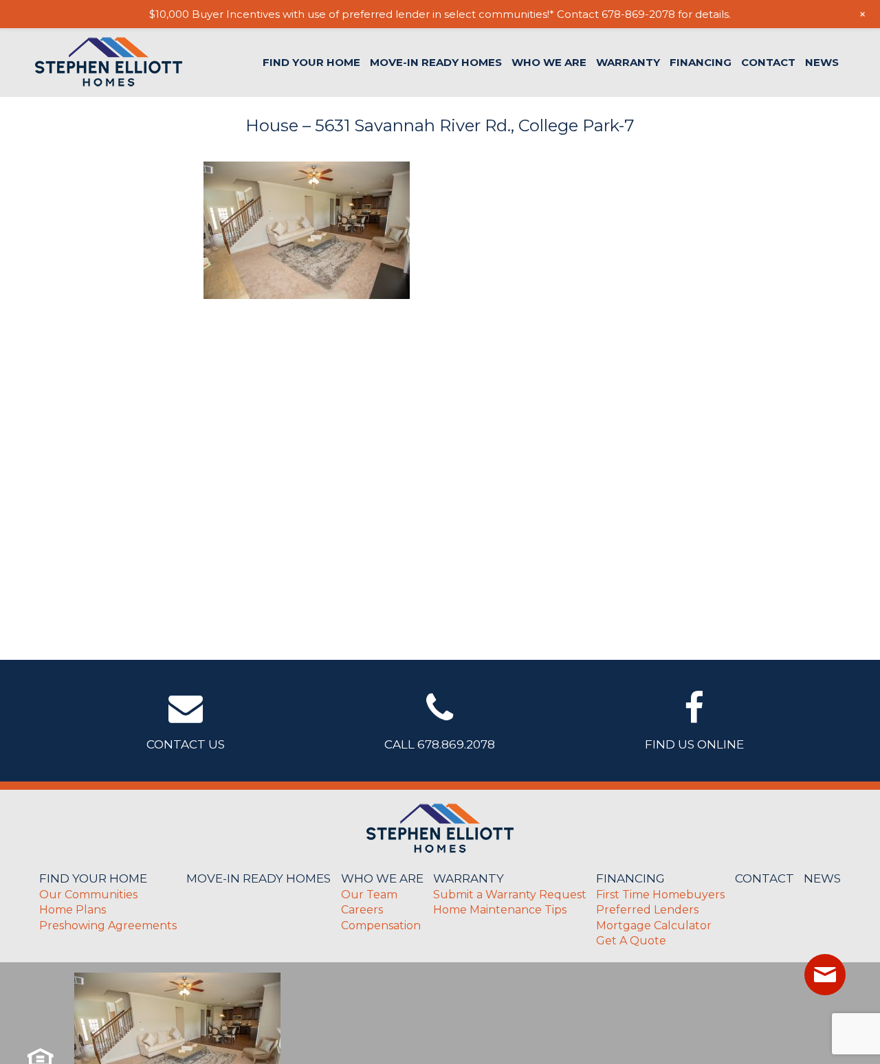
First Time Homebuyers (660, 894)
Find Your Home (311, 62)
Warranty (628, 62)
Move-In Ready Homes (436, 62)
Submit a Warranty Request (509, 894)
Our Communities (88, 894)
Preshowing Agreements (108, 925)
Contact (768, 62)
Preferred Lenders (647, 909)
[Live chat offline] (825, 974)
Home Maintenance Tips (499, 909)
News (822, 62)
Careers (362, 909)
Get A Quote (631, 940)
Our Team (369, 894)
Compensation (381, 925)
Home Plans (72, 909)
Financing (701, 62)
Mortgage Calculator (654, 925)
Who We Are (549, 62)
